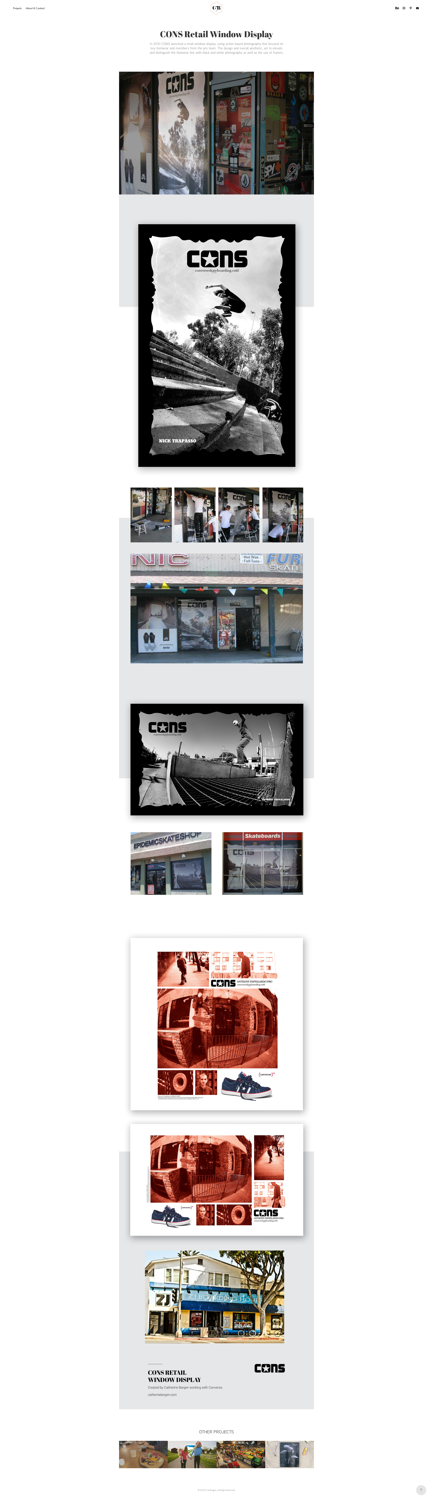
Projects (17, 8)
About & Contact (35, 8)
